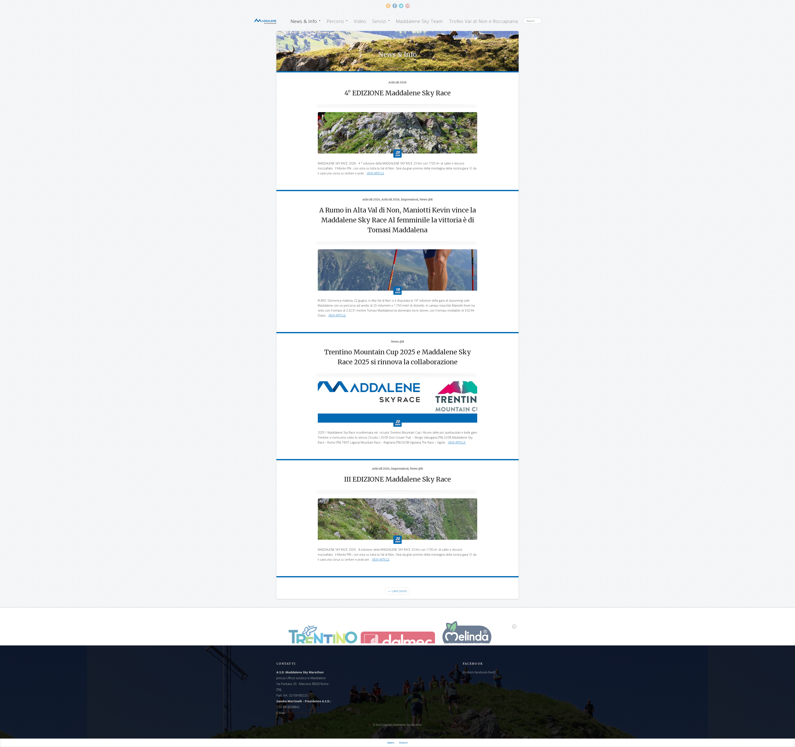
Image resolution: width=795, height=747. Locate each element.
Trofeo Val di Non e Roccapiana (483, 21)
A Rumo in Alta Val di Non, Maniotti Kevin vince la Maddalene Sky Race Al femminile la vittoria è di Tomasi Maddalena (397, 220)
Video (360, 21)
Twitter (401, 6)
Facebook (394, 6)
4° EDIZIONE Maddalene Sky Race (397, 93)
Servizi (380, 21)
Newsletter (407, 6)
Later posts (397, 591)
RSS (388, 6)
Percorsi (336, 21)
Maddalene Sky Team (419, 21)
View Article (375, 173)
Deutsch (403, 742)
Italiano (390, 742)
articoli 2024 (371, 199)
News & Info (304, 21)
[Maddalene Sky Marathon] (265, 21)
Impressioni (409, 199)
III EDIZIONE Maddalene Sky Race (397, 479)
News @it (426, 199)
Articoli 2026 (397, 82)
